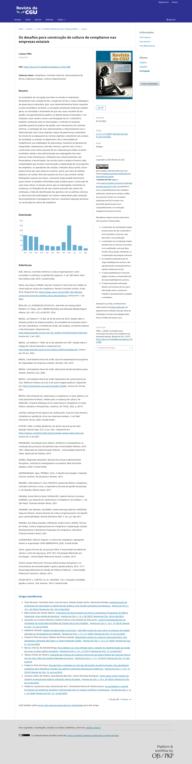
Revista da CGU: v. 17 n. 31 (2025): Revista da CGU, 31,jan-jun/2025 (93, 634)
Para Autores (145, 41)
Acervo (38, 19)
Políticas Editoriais (116, 307)
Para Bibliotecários (147, 45)
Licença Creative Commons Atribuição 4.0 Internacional (92, 735)
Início (21, 29)
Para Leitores (145, 37)
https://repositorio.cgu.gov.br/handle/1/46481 (45, 386)
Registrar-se (164, 2)
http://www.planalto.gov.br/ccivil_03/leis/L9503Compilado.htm (48, 349)
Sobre (61, 19)
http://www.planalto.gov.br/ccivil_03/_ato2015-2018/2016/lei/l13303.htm (53, 332)
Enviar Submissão (149, 83)
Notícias (49, 19)
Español (143, 66)
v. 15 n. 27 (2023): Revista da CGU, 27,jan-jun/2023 (56, 29)
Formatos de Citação (106, 347)
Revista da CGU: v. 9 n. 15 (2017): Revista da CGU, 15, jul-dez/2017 (91, 651)
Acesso (17, 19)
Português (145, 71)
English (143, 62)
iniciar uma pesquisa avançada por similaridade (60, 705)
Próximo (124, 699)
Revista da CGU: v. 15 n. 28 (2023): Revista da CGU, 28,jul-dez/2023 (92, 616)
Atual (27, 19)
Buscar (172, 19)
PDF (102, 107)
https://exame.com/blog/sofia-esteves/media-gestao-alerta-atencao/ (51, 433)
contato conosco (92, 727)
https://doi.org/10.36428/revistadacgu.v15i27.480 (47, 67)
